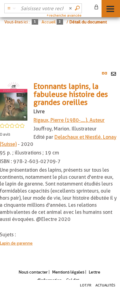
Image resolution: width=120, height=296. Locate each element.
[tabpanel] (60, 161)
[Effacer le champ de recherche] (71, 8)
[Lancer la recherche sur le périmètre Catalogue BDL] (78, 8)
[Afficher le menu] (110, 9)
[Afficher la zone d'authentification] (98, 7)
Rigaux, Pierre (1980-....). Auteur (69, 120)
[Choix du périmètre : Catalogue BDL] (11, 8)
